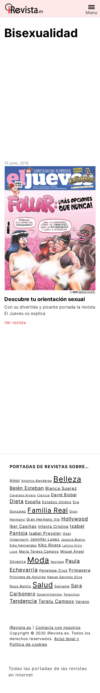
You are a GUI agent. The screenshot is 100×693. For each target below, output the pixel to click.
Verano (82, 601)
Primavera (79, 570)
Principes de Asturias (28, 577)
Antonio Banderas (36, 481)
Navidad (57, 562)
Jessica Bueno (73, 539)
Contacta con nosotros (58, 627)
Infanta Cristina (53, 526)
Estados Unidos (56, 502)
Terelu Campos (56, 601)
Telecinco (71, 594)
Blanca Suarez (61, 488)
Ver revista (15, 322)
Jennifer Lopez (45, 539)
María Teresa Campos (39, 551)
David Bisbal (64, 494)
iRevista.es (20, 627)
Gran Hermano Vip (43, 519)
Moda (38, 560)
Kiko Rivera (49, 545)
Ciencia (43, 495)
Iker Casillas (23, 526)
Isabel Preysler (45, 533)
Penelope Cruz (53, 570)
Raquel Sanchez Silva (64, 577)
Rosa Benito (20, 586)
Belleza (67, 479)
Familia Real (47, 510)
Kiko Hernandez (23, 545)
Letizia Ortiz (72, 545)
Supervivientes (49, 594)
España (33, 501)
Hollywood (74, 519)
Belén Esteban (27, 488)
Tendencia (23, 601)
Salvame (62, 586)
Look (14, 551)
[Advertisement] (50, 99)
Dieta (17, 501)
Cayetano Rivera (23, 495)
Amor (15, 480)
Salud (43, 584)
